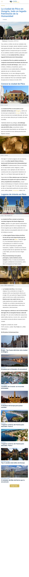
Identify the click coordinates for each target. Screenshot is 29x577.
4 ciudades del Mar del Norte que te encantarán (13, 481)
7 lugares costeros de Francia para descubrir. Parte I (12, 444)
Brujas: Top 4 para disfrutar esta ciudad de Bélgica (14, 351)
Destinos (3, 5)
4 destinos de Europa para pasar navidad (12, 406)
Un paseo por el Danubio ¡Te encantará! (14, 369)
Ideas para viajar (5, 461)
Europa (18, 113)
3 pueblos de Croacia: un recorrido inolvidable (12, 387)
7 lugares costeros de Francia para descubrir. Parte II (12, 425)
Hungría (18, 111)
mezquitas (15, 190)
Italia (16, 239)
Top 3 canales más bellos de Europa (13, 463)
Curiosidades (4, 385)
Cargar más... (14, 486)
